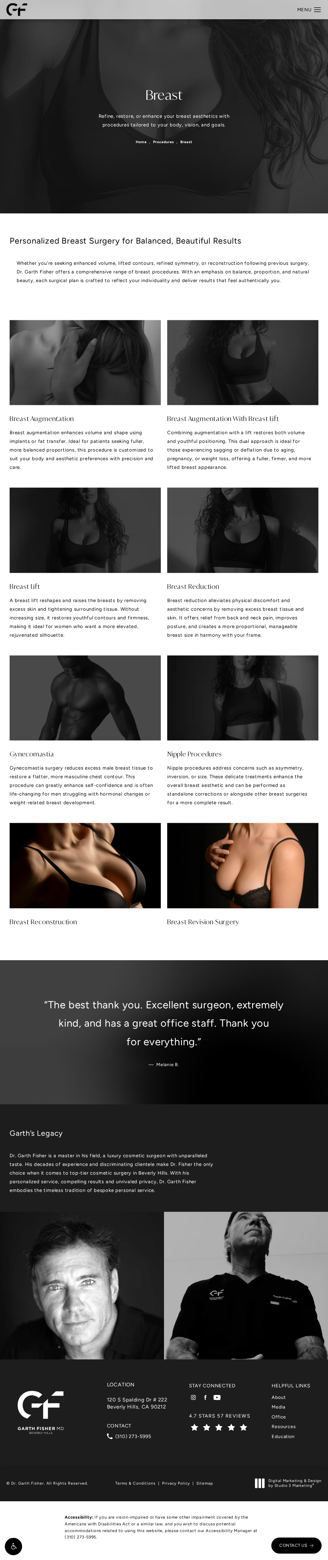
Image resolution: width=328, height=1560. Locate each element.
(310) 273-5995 (80, 1537)
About (278, 1397)
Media (278, 1407)
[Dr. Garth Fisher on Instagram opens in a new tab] (193, 1397)
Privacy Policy (176, 1483)
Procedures (163, 142)
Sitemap (204, 1483)
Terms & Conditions (135, 1483)
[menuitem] (193, 1397)
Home (141, 142)
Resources (284, 1426)
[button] (13, 1546)
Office (279, 1417)
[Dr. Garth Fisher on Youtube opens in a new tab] (217, 1397)
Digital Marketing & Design (295, 1483)
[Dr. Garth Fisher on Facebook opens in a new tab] (205, 1397)
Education (283, 1436)
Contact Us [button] (293, 1545)
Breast (186, 142)
